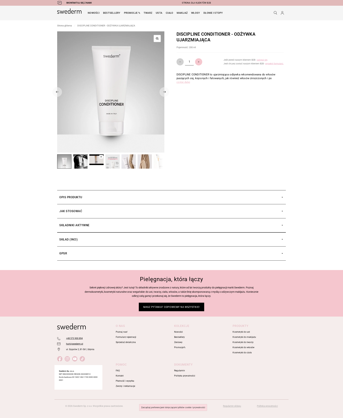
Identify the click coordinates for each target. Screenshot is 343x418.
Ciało (169, 12)
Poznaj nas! (122, 332)
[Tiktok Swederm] (83, 358)
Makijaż (182, 12)
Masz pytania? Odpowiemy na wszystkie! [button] (171, 307)
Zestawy (178, 342)
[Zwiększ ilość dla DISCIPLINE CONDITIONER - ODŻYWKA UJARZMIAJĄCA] (198, 61)
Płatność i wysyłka (125, 381)
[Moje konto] (282, 13)
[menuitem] (93, 13)
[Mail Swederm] (59, 344)
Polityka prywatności (184, 376)
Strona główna (64, 25)
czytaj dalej (183, 82)
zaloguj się (262, 60)
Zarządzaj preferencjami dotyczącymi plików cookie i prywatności (173, 407)
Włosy (195, 12)
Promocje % (132, 12)
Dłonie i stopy (213, 12)
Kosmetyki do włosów (243, 347)
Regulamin (179, 370)
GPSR (63, 253)
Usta (159, 12)
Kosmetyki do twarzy (243, 342)
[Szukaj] (275, 13)
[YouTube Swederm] (75, 358)
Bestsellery (111, 12)
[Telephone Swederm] (59, 338)
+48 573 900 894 (74, 338)
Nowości (94, 12)
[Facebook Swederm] (60, 358)
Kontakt (120, 376)
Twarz (148, 12)
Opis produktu (70, 197)
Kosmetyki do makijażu (244, 337)
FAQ (118, 370)
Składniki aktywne (74, 225)
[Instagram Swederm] (68, 358)
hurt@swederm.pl (74, 344)
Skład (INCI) (68, 239)
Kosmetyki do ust (241, 332)
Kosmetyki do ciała (242, 352)
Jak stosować (70, 211)
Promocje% (179, 347)
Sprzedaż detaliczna (126, 342)
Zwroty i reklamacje (125, 386)
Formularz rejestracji (126, 337)
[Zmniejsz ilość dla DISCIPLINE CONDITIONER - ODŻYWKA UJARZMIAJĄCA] (180, 61)
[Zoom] (157, 38)
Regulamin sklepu (232, 406)
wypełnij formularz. (274, 63)
